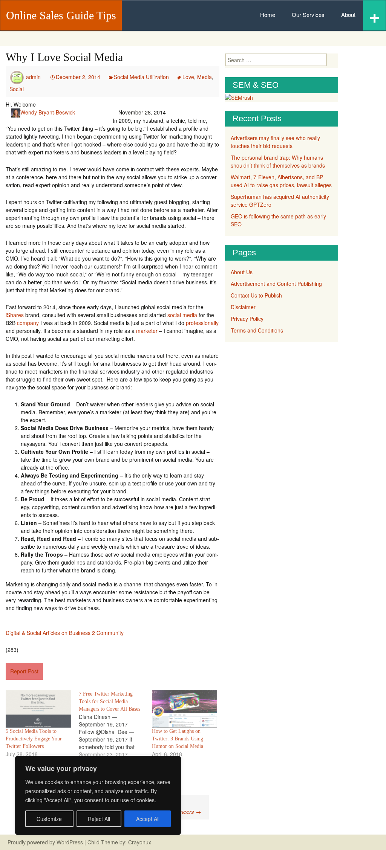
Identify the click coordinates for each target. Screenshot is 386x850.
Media (204, 77)
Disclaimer (243, 307)
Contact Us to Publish (256, 295)
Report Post (24, 671)
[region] (98, 795)
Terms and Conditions (257, 330)
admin (33, 77)
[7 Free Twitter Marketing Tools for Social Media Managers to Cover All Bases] (115, 724)
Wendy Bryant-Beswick (47, 112)
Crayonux (139, 842)
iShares (15, 315)
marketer (147, 330)
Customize (49, 819)
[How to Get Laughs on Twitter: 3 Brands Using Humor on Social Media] (185, 709)
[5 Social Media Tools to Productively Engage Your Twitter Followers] (38, 709)
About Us (242, 272)
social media (182, 315)
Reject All (99, 819)
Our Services (308, 14)
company (28, 323)
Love (188, 77)
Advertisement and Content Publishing (276, 283)
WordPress (69, 842)
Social (16, 89)
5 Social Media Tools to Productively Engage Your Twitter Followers (34, 738)
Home (267, 14)
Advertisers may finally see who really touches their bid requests (275, 142)
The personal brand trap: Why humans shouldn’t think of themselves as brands (278, 161)
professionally (202, 323)
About (348, 14)
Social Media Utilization (141, 77)
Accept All (147, 819)
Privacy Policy (247, 318)
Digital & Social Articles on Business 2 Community (65, 632)
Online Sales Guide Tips (61, 15)
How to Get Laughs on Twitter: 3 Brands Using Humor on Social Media (177, 738)
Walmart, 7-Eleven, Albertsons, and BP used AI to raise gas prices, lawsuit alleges (281, 181)
